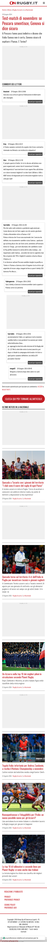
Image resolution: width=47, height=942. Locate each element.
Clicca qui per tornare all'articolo (23, 399)
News (9, 10)
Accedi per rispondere (35, 102)
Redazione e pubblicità (13, 891)
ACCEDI (40, 386)
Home (4, 10)
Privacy (7, 896)
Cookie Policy (9, 904)
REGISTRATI (6, 389)
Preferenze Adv (10, 907)
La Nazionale (28, 10)
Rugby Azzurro (18, 10)
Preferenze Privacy (12, 899)
